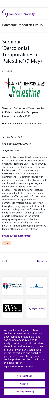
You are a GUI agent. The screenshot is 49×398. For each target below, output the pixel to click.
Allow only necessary (24, 391)
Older (7, 261)
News (6, 243)
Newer (42, 261)
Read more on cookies (21, 366)
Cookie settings (24, 376)
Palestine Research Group (22, 25)
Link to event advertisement (16, 235)
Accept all (24, 384)
